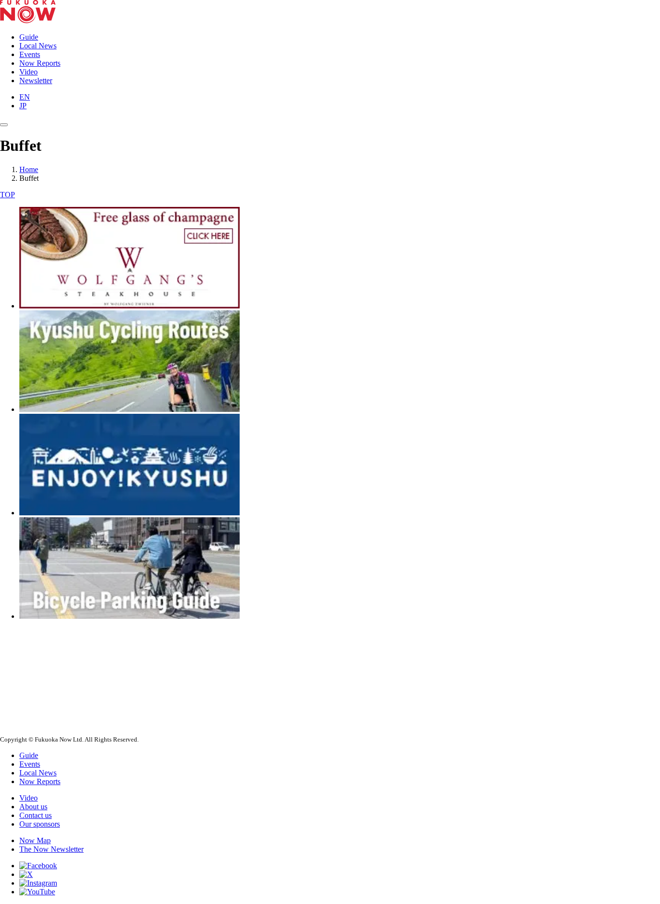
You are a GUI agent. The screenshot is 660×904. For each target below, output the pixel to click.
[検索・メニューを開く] (4, 124)
